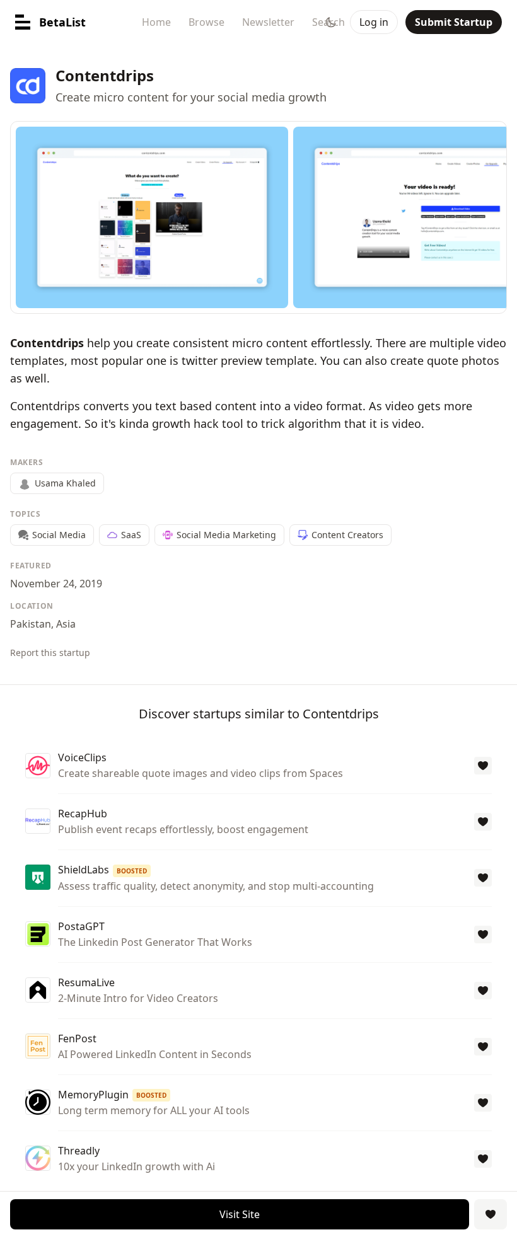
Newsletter (268, 22)
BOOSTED (132, 870)
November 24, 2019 (56, 583)
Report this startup (50, 653)
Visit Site (239, 1214)
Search (328, 22)
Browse (206, 22)
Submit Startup (453, 22)
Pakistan (30, 624)
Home (156, 22)
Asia (66, 624)
